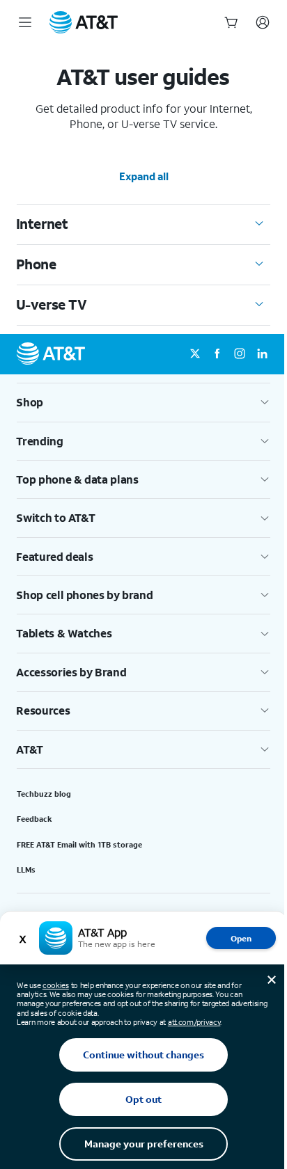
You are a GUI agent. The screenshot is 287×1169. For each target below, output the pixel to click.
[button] (143, 402)
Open (241, 938)
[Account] (263, 22)
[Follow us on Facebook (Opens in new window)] (217, 354)
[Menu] (25, 22)
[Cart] (231, 22)
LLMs (26, 870)
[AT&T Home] (83, 22)
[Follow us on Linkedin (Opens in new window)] (262, 354)
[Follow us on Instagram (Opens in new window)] (239, 354)
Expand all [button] (144, 176)
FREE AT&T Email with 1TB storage (79, 845)
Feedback (34, 819)
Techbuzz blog (44, 794)
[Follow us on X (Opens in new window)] (195, 354)
